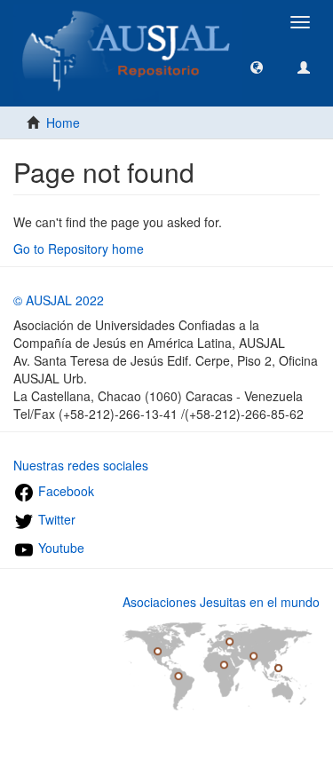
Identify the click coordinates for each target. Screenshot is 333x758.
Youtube (59, 548)
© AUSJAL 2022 (58, 300)
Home (63, 122)
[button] (257, 66)
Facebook (64, 491)
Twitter (55, 519)
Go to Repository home (78, 248)
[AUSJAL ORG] (127, 22)
